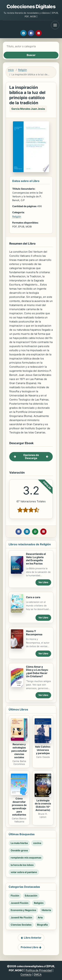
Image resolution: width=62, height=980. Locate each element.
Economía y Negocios (23, 910)
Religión (22, 69)
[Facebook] (31, 33)
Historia (46, 910)
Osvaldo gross (19, 850)
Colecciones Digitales (31, 6)
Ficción (15, 895)
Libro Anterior (32, 937)
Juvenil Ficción (19, 902)
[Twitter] (23, 33)
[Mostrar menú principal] (55, 25)
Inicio (11, 69)
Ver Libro (43, 582)
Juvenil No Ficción (21, 917)
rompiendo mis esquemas (26, 857)
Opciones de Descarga (31, 456)
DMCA (38, 974)
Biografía (42, 924)
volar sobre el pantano (24, 872)
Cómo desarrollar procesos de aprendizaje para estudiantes (19, 806)
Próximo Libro (29, 947)
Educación (31, 895)
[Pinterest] (38, 33)
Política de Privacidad (39, 970)
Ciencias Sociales (21, 924)
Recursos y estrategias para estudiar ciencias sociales (19, 751)
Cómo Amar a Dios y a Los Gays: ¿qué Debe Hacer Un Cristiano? (37, 671)
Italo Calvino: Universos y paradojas (43, 750)
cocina (37, 843)
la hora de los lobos (22, 864)
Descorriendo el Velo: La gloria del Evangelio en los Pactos (36, 558)
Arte (40, 917)
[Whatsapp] (35, 532)
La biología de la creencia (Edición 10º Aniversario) (43, 805)
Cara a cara (33, 597)
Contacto (26, 974)
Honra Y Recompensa (34, 632)
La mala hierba (19, 843)
